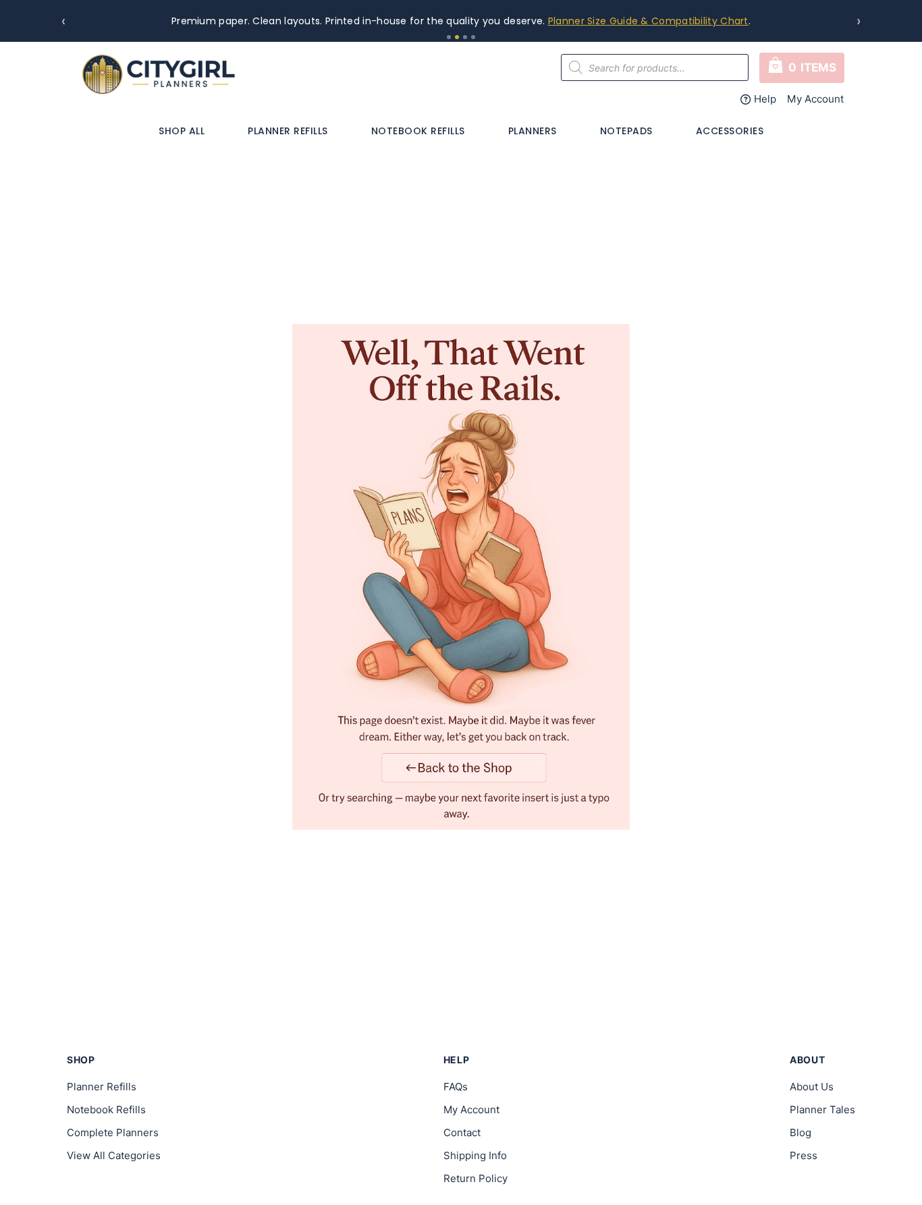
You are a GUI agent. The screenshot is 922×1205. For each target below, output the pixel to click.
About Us (812, 1086)
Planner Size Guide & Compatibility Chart (648, 21)
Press (803, 1155)
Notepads (626, 131)
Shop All (182, 131)
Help (765, 98)
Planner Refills (288, 131)
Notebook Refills (418, 131)
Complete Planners (113, 1132)
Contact (462, 1132)
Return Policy (475, 1178)
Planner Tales (822, 1109)
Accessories (730, 131)
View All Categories (114, 1155)
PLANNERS (532, 131)
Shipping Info (475, 1155)
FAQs (455, 1086)
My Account (815, 98)
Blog (800, 1132)
